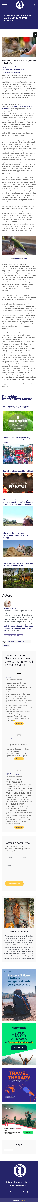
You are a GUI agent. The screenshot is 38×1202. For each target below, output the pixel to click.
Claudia (8, 677)
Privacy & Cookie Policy (18, 1185)
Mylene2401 (17, 258)
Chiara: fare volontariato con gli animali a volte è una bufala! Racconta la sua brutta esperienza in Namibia (18, 502)
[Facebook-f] (14, 1191)
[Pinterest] (27, 1191)
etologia (6, 645)
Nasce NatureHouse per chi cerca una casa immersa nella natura (18, 564)
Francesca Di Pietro (11, 67)
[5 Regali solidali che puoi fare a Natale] (18, 485)
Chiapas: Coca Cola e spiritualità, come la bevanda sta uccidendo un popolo (16, 440)
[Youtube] (23, 1191)
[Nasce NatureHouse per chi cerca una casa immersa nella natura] (18, 578)
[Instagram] (10, 1191)
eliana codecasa (12, 739)
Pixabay (25, 258)
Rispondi (19, 724)
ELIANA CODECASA (12, 774)
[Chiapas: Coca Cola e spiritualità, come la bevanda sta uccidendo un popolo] (18, 455)
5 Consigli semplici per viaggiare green (16, 408)
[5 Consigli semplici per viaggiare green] (18, 423)
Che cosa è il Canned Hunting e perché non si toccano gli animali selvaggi (16, 535)
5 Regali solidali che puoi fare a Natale (18, 471)
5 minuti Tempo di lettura (13, 72)
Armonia (22, 1200)
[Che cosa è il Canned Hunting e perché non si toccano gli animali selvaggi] (18, 548)
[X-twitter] (19, 1191)
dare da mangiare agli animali (19, 641)
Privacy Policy (9, 1150)
